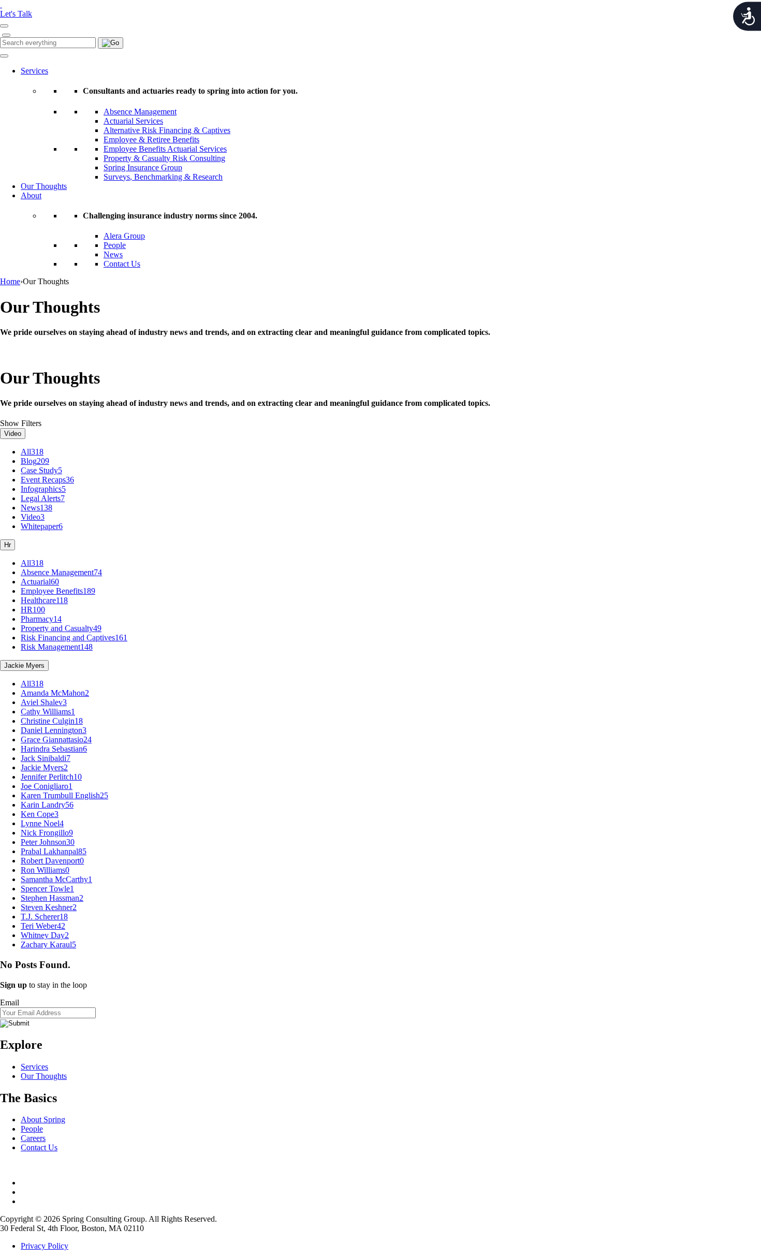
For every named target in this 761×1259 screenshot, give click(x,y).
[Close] (6, 35)
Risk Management (57, 646)
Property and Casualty (61, 628)
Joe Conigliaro (46, 786)
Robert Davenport (52, 860)
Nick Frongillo (47, 832)
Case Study (41, 470)
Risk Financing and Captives (74, 637)
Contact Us (122, 263)
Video (12, 433)
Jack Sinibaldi (45, 758)
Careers (33, 1138)
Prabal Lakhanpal (53, 851)
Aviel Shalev (44, 702)
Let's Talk (16, 13)
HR (33, 609)
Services (34, 70)
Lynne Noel (42, 823)
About (31, 195)
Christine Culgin (52, 720)
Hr (7, 545)
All (32, 451)
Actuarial (40, 581)
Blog (35, 461)
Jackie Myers (24, 665)
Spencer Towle (47, 888)
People (115, 245)
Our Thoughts (44, 186)
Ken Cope (39, 814)
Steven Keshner (49, 907)
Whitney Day (45, 935)
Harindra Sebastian (54, 748)
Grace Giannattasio (56, 739)
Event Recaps (47, 479)
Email (9, 1002)
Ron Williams (45, 870)
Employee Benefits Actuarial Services (165, 148)
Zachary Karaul (48, 944)
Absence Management (140, 111)
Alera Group (124, 235)
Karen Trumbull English (64, 795)
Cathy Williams (48, 711)
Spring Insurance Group (143, 167)
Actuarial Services (133, 120)
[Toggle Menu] (4, 55)
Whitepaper (42, 526)
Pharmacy (41, 618)
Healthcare (44, 600)
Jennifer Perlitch (51, 776)
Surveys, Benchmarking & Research (163, 176)
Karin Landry (47, 804)
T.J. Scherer (44, 916)
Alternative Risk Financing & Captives (167, 130)
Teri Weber (43, 925)
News (113, 254)
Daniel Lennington (53, 730)
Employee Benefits (58, 591)
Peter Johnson (48, 842)
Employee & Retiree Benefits (151, 139)
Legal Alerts (43, 498)
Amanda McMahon (55, 693)
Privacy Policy (44, 1245)
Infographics (43, 489)
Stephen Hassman (52, 898)
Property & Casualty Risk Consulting (164, 158)
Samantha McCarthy (56, 879)
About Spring (43, 1119)
